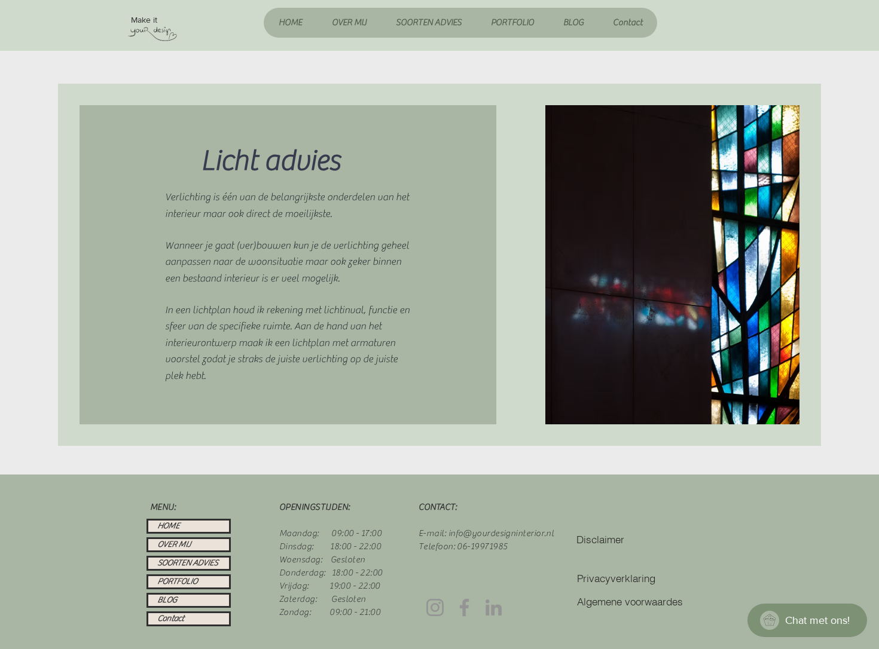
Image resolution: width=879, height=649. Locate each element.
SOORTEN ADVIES (187, 563)
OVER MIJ (174, 544)
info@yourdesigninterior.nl (501, 533)
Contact (170, 618)
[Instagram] (435, 607)
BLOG (167, 600)
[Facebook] (464, 607)
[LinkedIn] (493, 607)
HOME (168, 526)
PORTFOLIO (177, 581)
